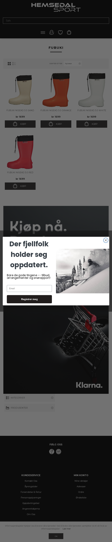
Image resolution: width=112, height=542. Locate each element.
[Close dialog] (105, 240)
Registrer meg (29, 299)
